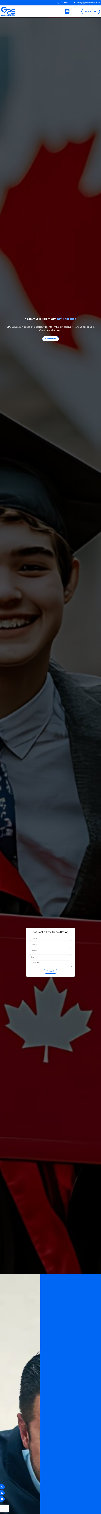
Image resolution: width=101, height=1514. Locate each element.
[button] (67, 11)
